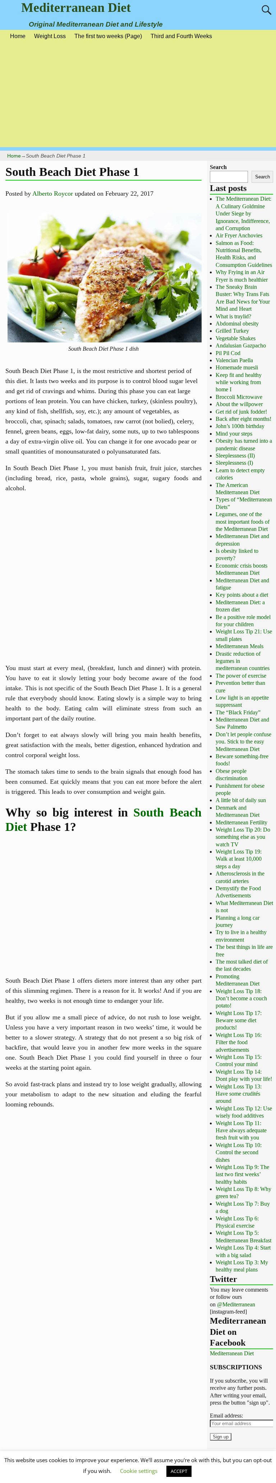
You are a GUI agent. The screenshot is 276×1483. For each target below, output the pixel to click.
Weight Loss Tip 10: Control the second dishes (239, 1152)
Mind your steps (234, 434)
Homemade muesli (237, 367)
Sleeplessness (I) (234, 463)
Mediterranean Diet (76, 7)
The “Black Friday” (238, 712)
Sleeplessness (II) (235, 455)
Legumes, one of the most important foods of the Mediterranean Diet (243, 521)
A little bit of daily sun (241, 800)
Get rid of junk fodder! (241, 412)
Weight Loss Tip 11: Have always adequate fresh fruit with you (241, 1130)
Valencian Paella (234, 360)
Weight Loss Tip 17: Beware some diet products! (239, 1020)
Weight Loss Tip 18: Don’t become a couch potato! (241, 998)
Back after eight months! (243, 419)
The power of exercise (241, 676)
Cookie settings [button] (138, 1470)
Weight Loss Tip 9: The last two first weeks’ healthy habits (242, 1174)
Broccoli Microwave (239, 397)
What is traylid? (233, 316)
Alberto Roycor (52, 193)
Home (18, 36)
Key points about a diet (242, 595)
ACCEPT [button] (179, 1471)
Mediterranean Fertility (241, 822)
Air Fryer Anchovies (239, 235)
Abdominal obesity (237, 323)
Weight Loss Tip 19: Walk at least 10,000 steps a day (239, 859)
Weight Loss (50, 36)
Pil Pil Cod (228, 353)
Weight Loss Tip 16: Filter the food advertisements (239, 1042)
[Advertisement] (138, 96)
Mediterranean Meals (239, 646)
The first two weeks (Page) (108, 36)
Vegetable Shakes (236, 338)
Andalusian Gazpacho (241, 345)
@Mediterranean (236, 1304)
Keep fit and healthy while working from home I (239, 382)
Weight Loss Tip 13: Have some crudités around (239, 1093)
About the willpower (239, 404)
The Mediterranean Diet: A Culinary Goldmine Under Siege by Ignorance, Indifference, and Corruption (243, 213)
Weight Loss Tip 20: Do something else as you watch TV (243, 837)
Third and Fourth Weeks (181, 36)
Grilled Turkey (232, 331)
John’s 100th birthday (240, 426)
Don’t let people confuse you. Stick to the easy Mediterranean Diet (243, 741)
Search (218, 167)
